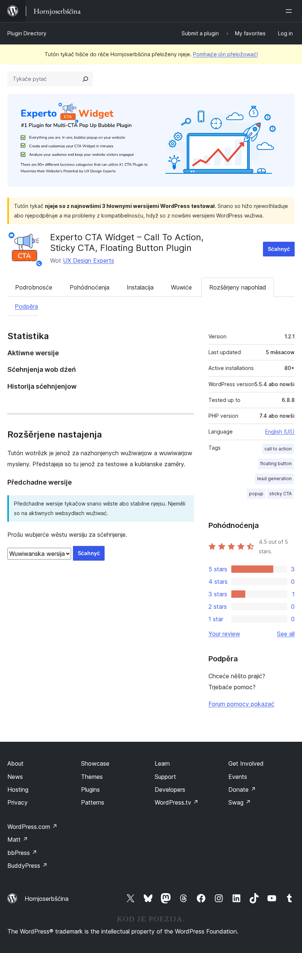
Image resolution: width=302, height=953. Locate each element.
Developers (170, 789)
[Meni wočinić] (290, 11)
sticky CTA (280, 493)
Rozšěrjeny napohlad (237, 287)
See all (286, 633)
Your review (224, 633)
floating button (276, 463)
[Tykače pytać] (85, 79)
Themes (92, 776)
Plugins (90, 789)
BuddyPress (27, 865)
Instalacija (140, 287)
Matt (17, 839)
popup (256, 493)
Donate (242, 789)
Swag (239, 802)
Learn (162, 763)
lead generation (274, 478)
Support (165, 776)
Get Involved (246, 763)
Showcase (95, 763)
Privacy (17, 802)
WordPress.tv (177, 802)
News (15, 776)
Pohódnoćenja (89, 287)
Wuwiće (181, 287)
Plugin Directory (26, 33)
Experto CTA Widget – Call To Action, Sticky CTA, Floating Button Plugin (127, 242)
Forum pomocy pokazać (241, 704)
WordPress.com (32, 826)
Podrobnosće (33, 287)
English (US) (280, 431)
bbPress (22, 852)
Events (237, 776)
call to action (278, 449)
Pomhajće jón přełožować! (225, 54)
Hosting (17, 789)
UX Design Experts (88, 260)
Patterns (92, 802)
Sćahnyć (279, 249)
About (15, 763)
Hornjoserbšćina (47, 898)
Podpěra (26, 306)
